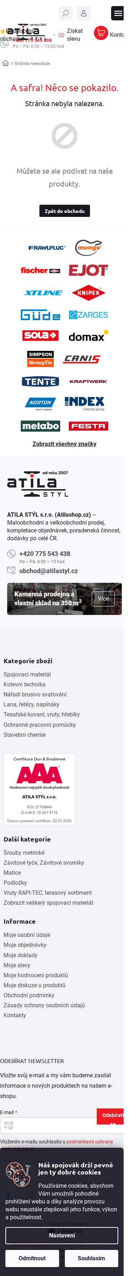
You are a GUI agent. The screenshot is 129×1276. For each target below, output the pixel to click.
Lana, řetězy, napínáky (31, 704)
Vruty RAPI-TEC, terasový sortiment (48, 892)
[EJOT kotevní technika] (88, 270)
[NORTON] (40, 404)
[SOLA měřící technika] (40, 336)
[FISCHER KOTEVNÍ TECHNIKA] (40, 270)
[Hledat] (65, 13)
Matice (12, 872)
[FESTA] (88, 426)
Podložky (15, 882)
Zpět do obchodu (65, 211)
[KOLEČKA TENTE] (40, 381)
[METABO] (40, 426)
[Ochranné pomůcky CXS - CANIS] (82, 359)
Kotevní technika (25, 684)
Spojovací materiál (27, 674)
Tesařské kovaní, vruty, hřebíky (42, 714)
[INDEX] (84, 404)
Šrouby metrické (24, 852)
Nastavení (62, 1235)
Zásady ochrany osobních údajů (44, 1005)
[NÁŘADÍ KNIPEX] (89, 293)
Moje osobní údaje (27, 935)
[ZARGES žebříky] (88, 315)
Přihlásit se (119, 1118)
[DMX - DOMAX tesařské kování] (88, 335)
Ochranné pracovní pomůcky (40, 724)
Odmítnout (32, 1258)
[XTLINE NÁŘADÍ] (43, 293)
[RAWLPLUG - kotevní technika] (47, 248)
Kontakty (15, 1015)
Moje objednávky (25, 945)
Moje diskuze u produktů (35, 985)
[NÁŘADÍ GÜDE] (40, 314)
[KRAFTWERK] (88, 381)
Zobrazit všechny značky (64, 444)
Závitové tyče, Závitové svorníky (44, 862)
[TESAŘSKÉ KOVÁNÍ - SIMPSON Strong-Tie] (40, 359)
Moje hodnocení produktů (36, 975)
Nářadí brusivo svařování (35, 694)
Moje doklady (21, 955)
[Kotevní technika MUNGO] (88, 248)
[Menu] (118, 13)
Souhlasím (91, 1258)
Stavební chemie (25, 734)
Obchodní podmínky (29, 995)
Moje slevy (17, 965)
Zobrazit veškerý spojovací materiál (48, 902)
